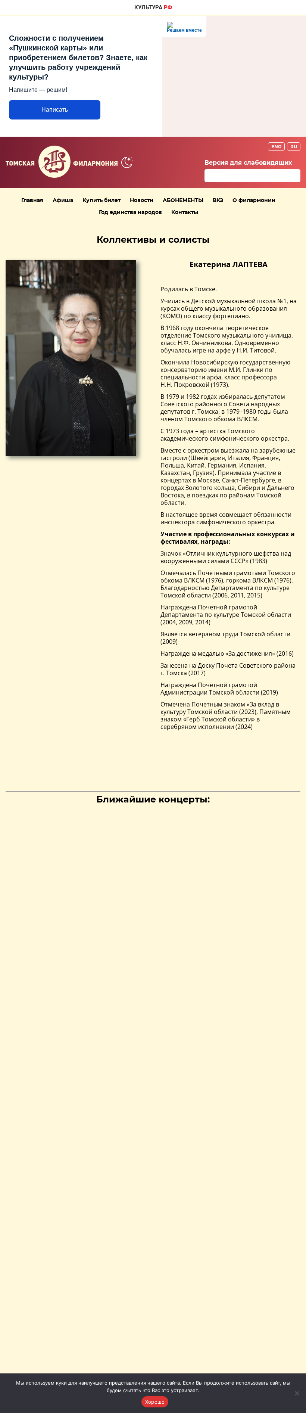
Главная (32, 200)
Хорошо (155, 1402)
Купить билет (101, 200)
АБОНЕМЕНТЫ (183, 200)
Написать (54, 109)
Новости (141, 200)
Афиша (63, 200)
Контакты (184, 212)
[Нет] (296, 1393)
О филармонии (253, 200)
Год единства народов (130, 212)
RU (293, 146)
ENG (276, 146)
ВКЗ (218, 200)
